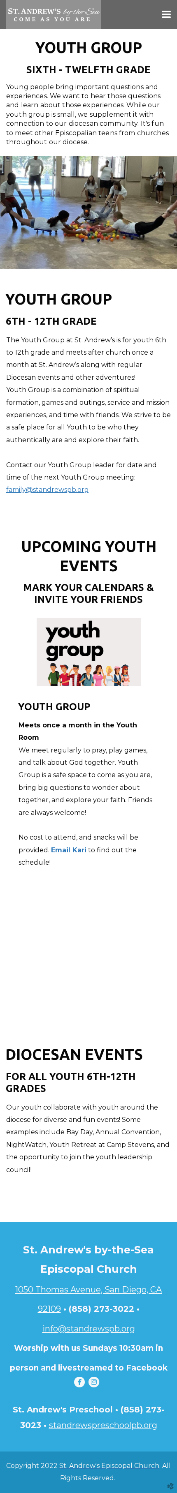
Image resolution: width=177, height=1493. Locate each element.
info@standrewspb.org (88, 1329)
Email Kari (68, 850)
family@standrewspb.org (47, 490)
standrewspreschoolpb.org (103, 1425)
